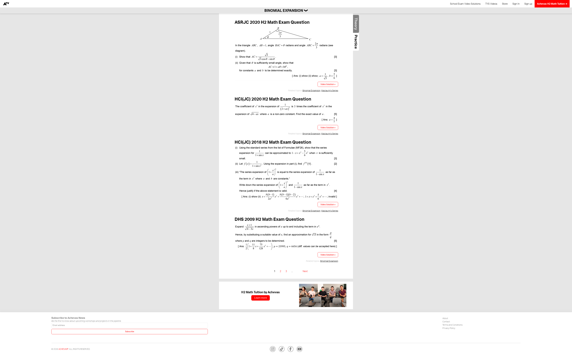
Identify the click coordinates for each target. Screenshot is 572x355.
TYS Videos (491, 3)
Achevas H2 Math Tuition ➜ (552, 3)
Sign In (516, 3)
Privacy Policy (448, 328)
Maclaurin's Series (329, 90)
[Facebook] (290, 349)
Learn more (260, 297)
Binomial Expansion (311, 90)
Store (505, 3)
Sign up (528, 3)
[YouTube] (299, 349)
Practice (356, 42)
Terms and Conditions (452, 324)
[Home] (6, 3)
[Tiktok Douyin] (282, 349)
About (445, 318)
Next (305, 271)
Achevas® (63, 349)
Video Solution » (327, 84)
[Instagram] (273, 349)
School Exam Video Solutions (465, 3)
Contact (446, 321)
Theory (356, 24)
